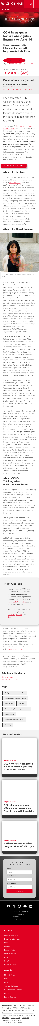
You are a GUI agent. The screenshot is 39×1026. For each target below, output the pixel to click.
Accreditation (16, 1020)
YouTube (19, 614)
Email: (8, 869)
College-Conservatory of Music (15, 693)
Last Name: (11, 883)
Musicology (9, 703)
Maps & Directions (11, 975)
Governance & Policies (13, 990)
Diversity (8, 725)
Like (23, 73)
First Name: (11, 876)
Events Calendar (10, 997)
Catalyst (7, 946)
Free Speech (15, 1018)
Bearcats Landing (10, 965)
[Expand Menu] (36, 9)
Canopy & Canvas (11, 935)
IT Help (6, 957)
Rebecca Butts (7, 677)
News (6, 982)
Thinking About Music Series (14, 719)
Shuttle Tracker (10, 954)
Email (6, 943)
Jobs (6, 978)
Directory (7, 993)
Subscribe (19, 891)
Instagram (11, 614)
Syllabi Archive (7, 1015)
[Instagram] (19, 906)
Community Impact (11, 986)
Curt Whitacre (12, 64)
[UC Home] (12, 4)
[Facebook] (8, 906)
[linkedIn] (30, 906)
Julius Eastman (14, 182)
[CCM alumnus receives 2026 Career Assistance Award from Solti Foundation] (19, 789)
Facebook (13, 612)
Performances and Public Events (15, 698)
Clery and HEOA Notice (15, 1010)
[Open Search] (31, 4)
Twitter (20, 612)
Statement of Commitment (23, 1013)
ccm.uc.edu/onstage (14, 649)
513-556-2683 (28, 64)
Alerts (4, 1010)
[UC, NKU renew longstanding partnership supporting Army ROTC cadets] (19, 747)
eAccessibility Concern (21, 1015)
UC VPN (7, 961)
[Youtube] (25, 906)
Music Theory (9, 714)
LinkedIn (11, 617)
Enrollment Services (12, 939)
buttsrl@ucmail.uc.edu (10, 679)
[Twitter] (14, 906)
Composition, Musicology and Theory (17, 709)
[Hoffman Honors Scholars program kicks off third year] (19, 829)
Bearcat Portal (9, 950)
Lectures (21, 703)
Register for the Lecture (13, 166)
